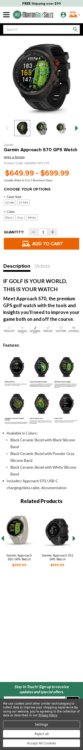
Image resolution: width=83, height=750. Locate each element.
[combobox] (41, 29)
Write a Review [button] (14, 157)
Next (76, 128)
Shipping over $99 (41, 3)
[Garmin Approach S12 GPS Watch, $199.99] (57, 530)
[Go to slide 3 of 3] (2, 538)
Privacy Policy (48, 715)
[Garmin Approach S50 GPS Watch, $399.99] (19, 530)
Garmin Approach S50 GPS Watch (19, 557)
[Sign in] (63, 15)
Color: (9, 212)
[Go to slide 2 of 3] (74, 538)
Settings (41, 724)
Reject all (41, 733)
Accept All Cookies (41, 743)
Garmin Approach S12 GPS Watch (57, 557)
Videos (42, 266)
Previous (6, 128)
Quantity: (14, 232)
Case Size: (13, 197)
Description (16, 266)
